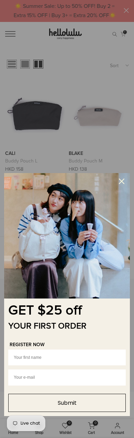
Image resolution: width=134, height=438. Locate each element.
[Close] (121, 181)
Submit (67, 403)
